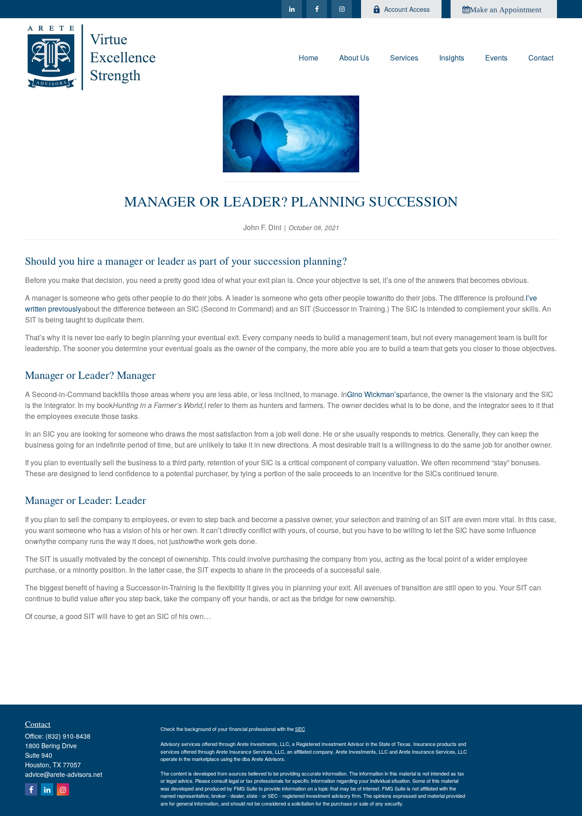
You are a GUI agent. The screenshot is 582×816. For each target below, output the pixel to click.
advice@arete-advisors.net (63, 774)
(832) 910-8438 (67, 735)
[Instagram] (341, 9)
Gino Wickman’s (373, 394)
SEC (300, 728)
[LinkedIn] (291, 9)
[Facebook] (316, 9)
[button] (308, 56)
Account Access (407, 9)
